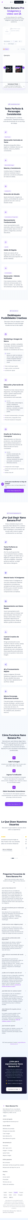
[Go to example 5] (0, 82)
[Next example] (23, 67)
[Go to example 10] (5, 82)
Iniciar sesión (18, 2)
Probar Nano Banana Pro (14, 804)
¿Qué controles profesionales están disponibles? (11, 938)
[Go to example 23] (17, 82)
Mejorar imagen (7, 1155)
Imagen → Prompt (7, 1150)
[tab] (10, 858)
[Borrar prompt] (18, 49)
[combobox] (8, 41)
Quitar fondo (6, 1153)
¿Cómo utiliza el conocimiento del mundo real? (12, 955)
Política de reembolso (8, 1184)
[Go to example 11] (6, 82)
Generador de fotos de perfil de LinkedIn (13, 1165)
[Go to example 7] (2, 82)
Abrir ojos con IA (7, 1148)
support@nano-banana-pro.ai (10, 1121)
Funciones (5, 1145)
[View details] (21, 84)
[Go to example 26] (20, 82)
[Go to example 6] (1, 82)
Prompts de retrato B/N (9, 1131)
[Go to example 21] (15, 82)
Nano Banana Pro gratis (9, 1138)
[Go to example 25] (19, 82)
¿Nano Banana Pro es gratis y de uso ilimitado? (11, 1009)
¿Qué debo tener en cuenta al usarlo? (11, 991)
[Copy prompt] (24, 86)
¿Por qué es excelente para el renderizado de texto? (13, 908)
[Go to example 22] (16, 82)
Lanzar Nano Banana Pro (14, 490)
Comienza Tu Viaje (13, 1089)
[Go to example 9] (4, 82)
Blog (4, 1174)
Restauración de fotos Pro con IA (11, 1167)
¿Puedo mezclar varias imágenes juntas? (12, 924)
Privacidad (5, 1179)
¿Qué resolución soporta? (8, 1025)
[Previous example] (5, 67)
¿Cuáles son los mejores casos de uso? (12, 972)
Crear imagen (6, 1133)
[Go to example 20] (14, 82)
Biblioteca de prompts (8, 1128)
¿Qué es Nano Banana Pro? (9, 888)
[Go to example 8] (3, 82)
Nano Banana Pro (7, 1136)
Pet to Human (6, 1162)
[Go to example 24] (18, 82)
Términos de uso (7, 1182)
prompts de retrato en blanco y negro (11, 985)
